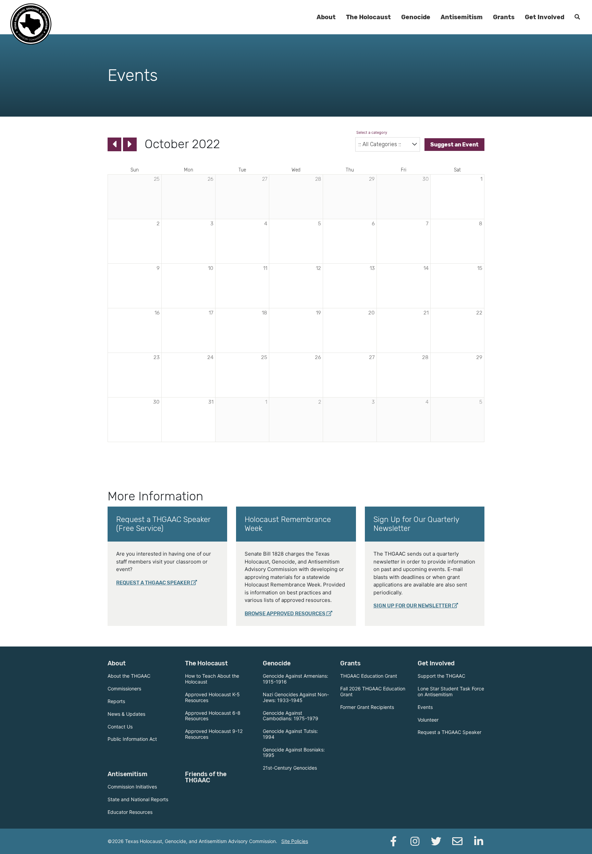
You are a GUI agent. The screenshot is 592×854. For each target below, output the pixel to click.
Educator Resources (130, 812)
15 (479, 268)
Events (425, 707)
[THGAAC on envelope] (457, 841)
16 (157, 313)
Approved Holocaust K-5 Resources (212, 697)
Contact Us (120, 727)
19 (318, 313)
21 (426, 313)
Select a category (371, 132)
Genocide (415, 17)
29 (479, 357)
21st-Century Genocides (290, 768)
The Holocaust (368, 17)
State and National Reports (138, 799)
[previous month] (114, 144)
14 (426, 268)
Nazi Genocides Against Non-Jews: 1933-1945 (296, 697)
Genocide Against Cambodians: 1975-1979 (290, 716)
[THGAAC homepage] (30, 24)
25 (264, 357)
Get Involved (544, 17)
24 (210, 357)
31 (210, 402)
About (326, 17)
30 (156, 402)
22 (479, 313)
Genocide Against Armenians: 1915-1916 (295, 679)
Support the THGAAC (441, 676)
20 (371, 313)
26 (318, 357)
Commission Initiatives (132, 787)
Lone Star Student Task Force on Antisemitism (451, 691)
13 (372, 268)
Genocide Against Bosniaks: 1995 (294, 752)
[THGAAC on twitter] (436, 841)
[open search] (577, 17)
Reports (116, 701)
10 (210, 268)
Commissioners (124, 688)
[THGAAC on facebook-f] (393, 841)
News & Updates (126, 714)
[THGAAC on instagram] (415, 841)
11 (265, 268)
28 (425, 357)
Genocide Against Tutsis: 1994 (290, 734)
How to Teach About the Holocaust (212, 679)
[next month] (130, 144)
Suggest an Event (454, 144)
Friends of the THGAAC (205, 777)
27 (372, 357)
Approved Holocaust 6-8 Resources (213, 716)
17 (211, 313)
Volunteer (428, 720)
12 (318, 268)
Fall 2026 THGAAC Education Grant (372, 691)
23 (156, 357)
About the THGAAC (129, 676)
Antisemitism (462, 17)
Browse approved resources (285, 613)
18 (264, 313)
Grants (504, 17)
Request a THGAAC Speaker (153, 583)
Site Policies (294, 841)
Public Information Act (132, 739)
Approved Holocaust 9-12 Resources (214, 734)
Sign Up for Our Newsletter (412, 606)
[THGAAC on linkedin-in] (478, 841)
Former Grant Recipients (367, 707)
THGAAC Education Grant (368, 676)
